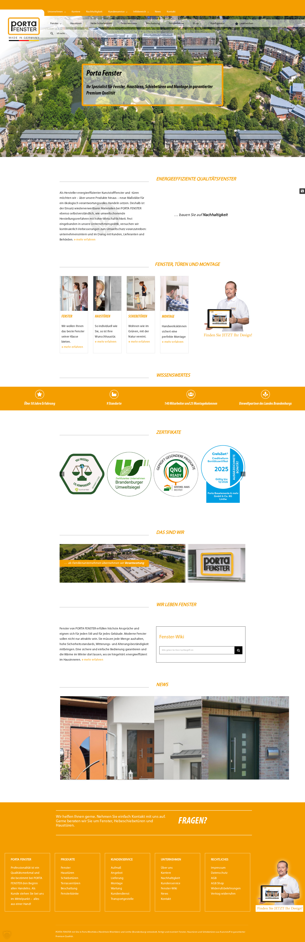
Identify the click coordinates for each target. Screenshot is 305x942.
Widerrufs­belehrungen (226, 888)
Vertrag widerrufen (223, 893)
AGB (214, 878)
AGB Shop (217, 883)
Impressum (218, 867)
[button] (62, 474)
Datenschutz (219, 873)
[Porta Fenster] (24, 19)
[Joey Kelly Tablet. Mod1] (227, 277)
